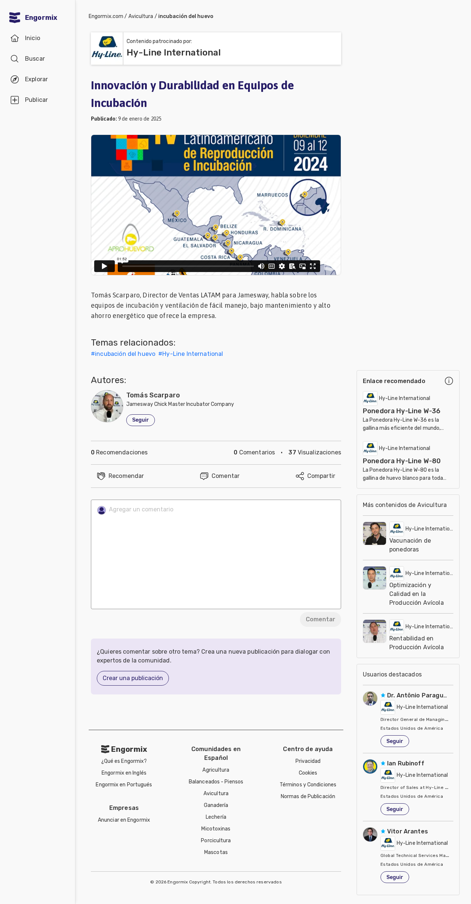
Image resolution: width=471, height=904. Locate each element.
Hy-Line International (192, 353)
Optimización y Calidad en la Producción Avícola (416, 594)
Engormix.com (106, 16)
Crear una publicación (133, 678)
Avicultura (140, 16)
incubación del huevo (185, 16)
